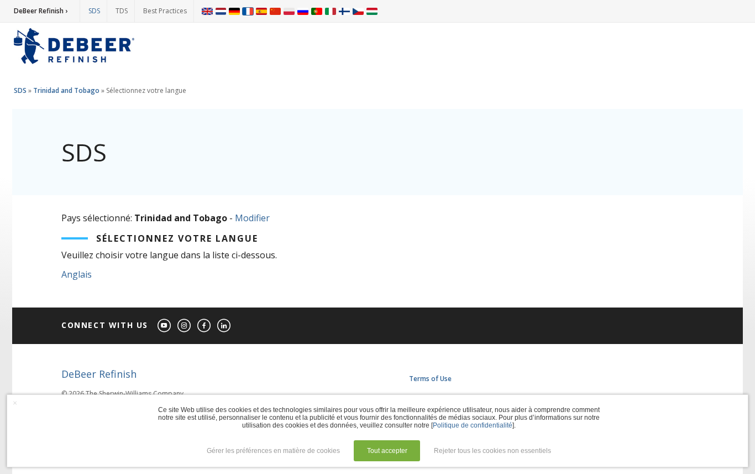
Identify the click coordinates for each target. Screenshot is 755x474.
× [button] (15, 402)
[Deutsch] (234, 11)
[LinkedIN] (224, 326)
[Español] (261, 11)
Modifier (252, 218)
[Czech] (358, 11)
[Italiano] (330, 11)
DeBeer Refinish (99, 374)
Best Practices (165, 10)
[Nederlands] (221, 11)
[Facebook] (204, 326)
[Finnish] (344, 11)
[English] (207, 11)
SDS (94, 10)
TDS (122, 10)
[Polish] (289, 11)
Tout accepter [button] (387, 451)
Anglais (76, 274)
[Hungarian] (372, 11)
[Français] (248, 11)
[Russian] (303, 11)
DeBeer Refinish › (40, 10)
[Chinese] (275, 11)
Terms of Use (430, 378)
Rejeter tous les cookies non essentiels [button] (492, 451)
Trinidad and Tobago (66, 90)
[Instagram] (184, 326)
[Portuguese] (317, 11)
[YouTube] (165, 326)
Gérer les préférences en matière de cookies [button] (273, 451)
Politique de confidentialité (472, 425)
